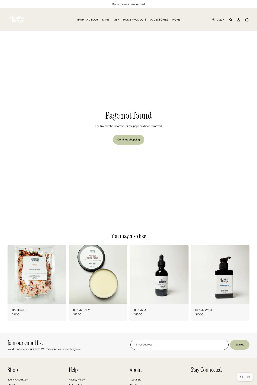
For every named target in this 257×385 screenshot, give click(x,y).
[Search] (231, 20)
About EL (135, 379)
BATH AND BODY (18, 379)
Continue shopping (128, 139)
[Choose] (60, 297)
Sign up (239, 344)
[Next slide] (183, 274)
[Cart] (247, 20)
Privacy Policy (77, 379)
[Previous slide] (135, 274)
